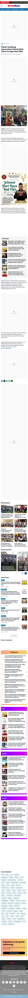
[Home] (2, 43)
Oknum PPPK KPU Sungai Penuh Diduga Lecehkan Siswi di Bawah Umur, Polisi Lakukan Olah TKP (17, 777)
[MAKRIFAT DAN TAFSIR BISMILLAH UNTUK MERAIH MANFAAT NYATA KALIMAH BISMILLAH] (4, 267)
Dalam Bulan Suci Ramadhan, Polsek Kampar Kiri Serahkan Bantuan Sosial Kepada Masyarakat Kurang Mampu (7, 545)
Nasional (8, 9)
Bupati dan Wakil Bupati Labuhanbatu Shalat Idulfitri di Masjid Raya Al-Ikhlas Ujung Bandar (16, 834)
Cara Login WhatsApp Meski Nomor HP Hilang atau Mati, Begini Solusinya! (15, 656)
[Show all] (25, 709)
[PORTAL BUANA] (14, 6)
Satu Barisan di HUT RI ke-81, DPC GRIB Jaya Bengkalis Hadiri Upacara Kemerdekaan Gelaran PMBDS (10, 629)
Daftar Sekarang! (14, 953)
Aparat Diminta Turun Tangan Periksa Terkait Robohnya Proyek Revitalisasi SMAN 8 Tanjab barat (15, 691)
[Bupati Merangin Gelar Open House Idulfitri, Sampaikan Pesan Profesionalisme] (4, 783)
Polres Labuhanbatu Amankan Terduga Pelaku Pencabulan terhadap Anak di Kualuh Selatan (17, 803)
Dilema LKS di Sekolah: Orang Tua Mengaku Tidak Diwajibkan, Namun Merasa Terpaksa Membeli (16, 738)
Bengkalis (4, 589)
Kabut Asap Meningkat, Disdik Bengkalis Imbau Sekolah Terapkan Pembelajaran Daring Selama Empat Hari (10, 593)
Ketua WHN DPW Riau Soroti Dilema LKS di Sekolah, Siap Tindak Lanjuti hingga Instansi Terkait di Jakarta (16, 273)
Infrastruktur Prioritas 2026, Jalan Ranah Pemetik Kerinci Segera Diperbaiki (15, 765)
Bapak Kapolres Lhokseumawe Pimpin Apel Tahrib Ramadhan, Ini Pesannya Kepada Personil (21, 530)
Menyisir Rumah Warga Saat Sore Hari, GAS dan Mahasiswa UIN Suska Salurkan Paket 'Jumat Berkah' (15, 681)
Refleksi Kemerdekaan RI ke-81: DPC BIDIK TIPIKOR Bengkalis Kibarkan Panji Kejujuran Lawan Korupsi (15, 686)
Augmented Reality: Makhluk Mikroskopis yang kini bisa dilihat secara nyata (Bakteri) (13, 671)
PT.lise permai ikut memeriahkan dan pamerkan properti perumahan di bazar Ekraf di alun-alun (17, 758)
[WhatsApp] (9, 381)
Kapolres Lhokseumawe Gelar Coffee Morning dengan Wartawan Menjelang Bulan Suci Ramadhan (6, 530)
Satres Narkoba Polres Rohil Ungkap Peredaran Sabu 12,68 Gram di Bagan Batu (16, 249)
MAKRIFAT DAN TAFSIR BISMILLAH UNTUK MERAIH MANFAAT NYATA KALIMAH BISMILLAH (16, 267)
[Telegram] (7, 381)
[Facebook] (2, 381)
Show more (14, 636)
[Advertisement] (14, 27)
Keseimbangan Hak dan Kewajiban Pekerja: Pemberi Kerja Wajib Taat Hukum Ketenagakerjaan (15, 255)
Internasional (15, 9)
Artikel (3, 599)
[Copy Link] (12, 381)
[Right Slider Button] (26, 9)
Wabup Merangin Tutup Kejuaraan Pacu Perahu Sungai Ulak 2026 (16, 771)
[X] (4, 381)
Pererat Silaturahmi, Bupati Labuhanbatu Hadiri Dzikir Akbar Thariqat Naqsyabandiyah (16, 815)
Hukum (22, 9)
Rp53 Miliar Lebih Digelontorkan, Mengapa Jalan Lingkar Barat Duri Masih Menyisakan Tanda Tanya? (16, 243)
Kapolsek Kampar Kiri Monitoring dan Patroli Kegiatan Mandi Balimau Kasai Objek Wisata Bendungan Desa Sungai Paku (7, 516)
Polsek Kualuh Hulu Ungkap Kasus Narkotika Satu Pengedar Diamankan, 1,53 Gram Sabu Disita (16, 822)
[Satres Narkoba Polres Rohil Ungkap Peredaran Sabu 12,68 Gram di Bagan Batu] (4, 249)
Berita (3, 608)
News (3, 580)
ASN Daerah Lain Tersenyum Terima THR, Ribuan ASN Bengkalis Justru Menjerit (14, 676)
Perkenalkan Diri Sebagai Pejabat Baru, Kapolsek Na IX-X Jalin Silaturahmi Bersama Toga (16, 809)
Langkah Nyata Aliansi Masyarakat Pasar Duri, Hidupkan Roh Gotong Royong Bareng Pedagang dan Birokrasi (15, 661)
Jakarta (3, 616)
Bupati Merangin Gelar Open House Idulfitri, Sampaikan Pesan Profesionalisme (17, 783)
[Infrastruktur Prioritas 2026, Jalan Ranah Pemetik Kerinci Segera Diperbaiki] (4, 765)
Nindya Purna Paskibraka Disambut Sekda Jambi (10, 610)
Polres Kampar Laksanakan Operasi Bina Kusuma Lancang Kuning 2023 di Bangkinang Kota (20, 545)
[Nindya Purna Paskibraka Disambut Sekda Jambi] (24, 610)
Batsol (3, 625)
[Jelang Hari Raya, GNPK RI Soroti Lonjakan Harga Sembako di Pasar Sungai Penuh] (4, 789)
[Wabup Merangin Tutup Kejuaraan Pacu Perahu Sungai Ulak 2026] (4, 771)
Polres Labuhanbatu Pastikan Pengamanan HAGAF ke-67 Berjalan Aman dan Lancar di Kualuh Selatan (16, 828)
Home (2, 9)
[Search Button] (26, 6)
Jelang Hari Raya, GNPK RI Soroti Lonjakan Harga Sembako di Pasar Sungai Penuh (16, 789)
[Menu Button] (1, 6)
